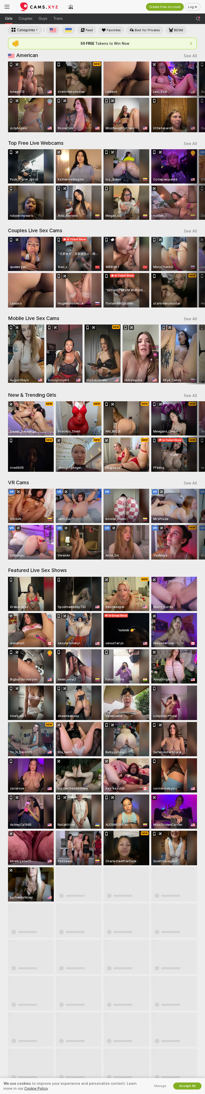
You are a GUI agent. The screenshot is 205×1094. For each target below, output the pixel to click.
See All (190, 56)
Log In (192, 7)
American (27, 55)
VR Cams (18, 483)
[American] (53, 30)
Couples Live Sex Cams (35, 231)
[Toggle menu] (7, 7)
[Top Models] (71, 7)
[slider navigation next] (194, 97)
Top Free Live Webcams (36, 143)
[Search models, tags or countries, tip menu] (198, 19)
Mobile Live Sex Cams (33, 318)
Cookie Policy (36, 1088)
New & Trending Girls (32, 395)
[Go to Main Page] (39, 7)
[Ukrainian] (68, 30)
